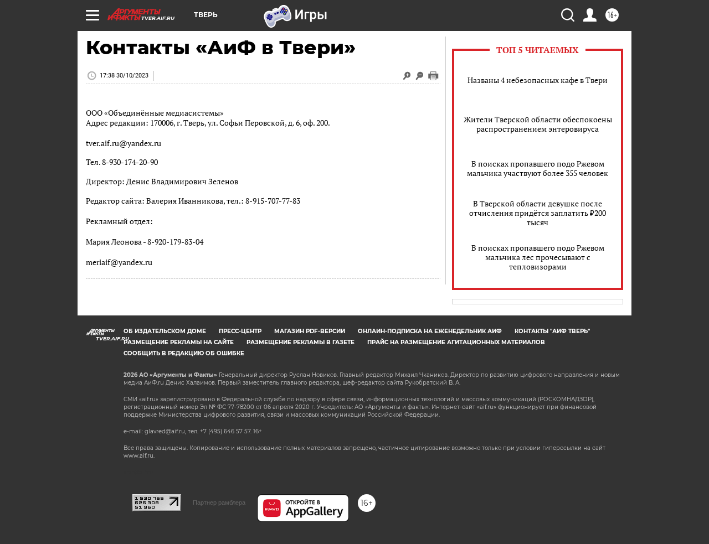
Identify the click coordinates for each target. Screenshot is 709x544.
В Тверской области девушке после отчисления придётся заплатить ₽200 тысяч (537, 213)
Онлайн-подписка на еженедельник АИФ (430, 331)
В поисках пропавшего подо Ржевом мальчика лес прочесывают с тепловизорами (537, 257)
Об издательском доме (165, 331)
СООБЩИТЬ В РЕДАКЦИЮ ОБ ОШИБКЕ (184, 353)
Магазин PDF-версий (309, 331)
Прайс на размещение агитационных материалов (456, 342)
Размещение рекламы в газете (300, 342)
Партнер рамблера (219, 502)
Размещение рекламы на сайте (179, 342)
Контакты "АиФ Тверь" (552, 331)
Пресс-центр (240, 331)
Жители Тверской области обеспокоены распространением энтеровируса (538, 124)
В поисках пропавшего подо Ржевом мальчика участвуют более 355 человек (537, 168)
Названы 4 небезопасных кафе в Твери (537, 80)
